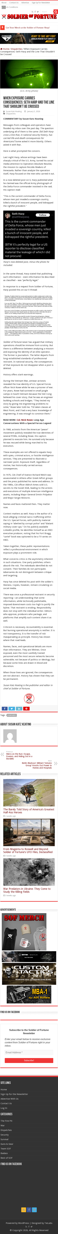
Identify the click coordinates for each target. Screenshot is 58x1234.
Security (5, 1134)
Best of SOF (6, 1158)
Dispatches (16, 49)
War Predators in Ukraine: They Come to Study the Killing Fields (27, 890)
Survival (4, 1139)
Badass (4, 1153)
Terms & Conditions (9, 7)
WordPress (23, 1223)
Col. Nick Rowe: (25, 420)
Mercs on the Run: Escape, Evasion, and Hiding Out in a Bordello (19, 755)
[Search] (56, 11)
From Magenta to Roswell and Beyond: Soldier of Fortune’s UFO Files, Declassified (27, 851)
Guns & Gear (7, 1144)
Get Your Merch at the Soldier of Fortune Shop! (28, 27)
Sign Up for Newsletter (41, 3)
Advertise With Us (9, 1098)
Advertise (25, 3)
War (3, 1125)
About (3, 3)
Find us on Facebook (10, 1012)
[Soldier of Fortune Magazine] (29, 16)
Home (5, 49)
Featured (12, 715)
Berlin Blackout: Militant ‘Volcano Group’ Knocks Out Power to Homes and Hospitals (37, 764)
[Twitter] (38, 12)
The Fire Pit (6, 1121)
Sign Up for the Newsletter (14, 1094)
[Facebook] (35, 12)
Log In (4, 1108)
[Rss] (32, 12)
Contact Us (13, 3)
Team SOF (6, 1148)
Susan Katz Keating (14, 111)
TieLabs (48, 1223)
